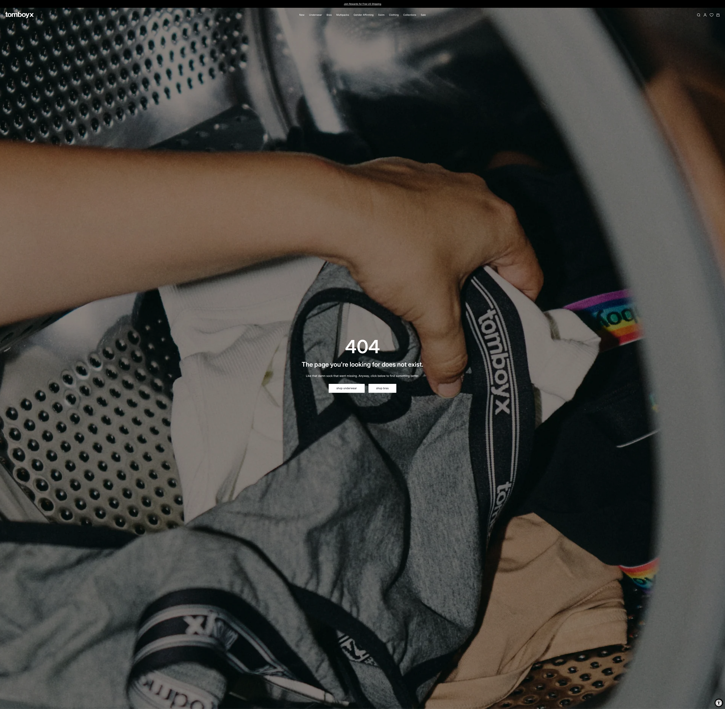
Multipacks (342, 14)
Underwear (315, 14)
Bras (329, 14)
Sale (423, 14)
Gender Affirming (363, 14)
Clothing (394, 14)
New (302, 14)
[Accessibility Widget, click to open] (719, 703)
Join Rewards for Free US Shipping (362, 3)
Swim (381, 14)
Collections (409, 14)
